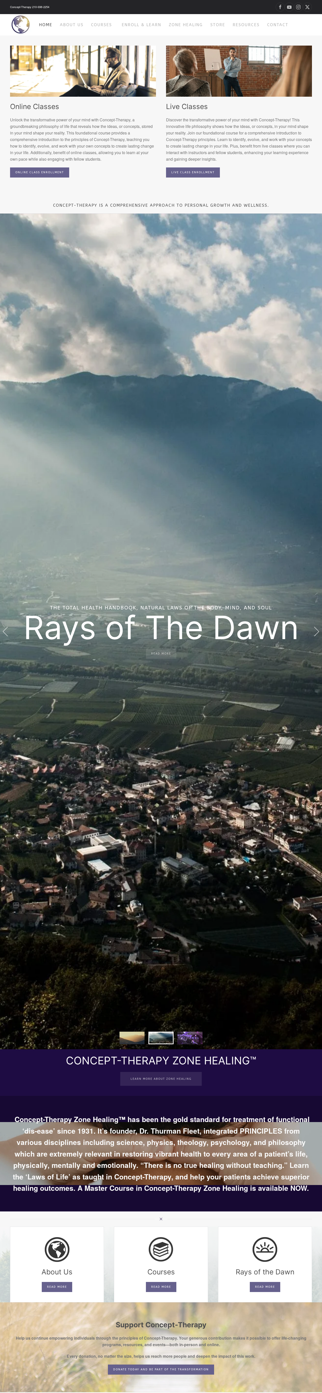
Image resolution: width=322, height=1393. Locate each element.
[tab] (132, 1038)
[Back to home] (20, 25)
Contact (277, 24)
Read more (57, 1286)
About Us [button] (72, 24)
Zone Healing (186, 24)
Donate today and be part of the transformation (161, 1369)
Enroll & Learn (141, 24)
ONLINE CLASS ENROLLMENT (39, 172)
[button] (5, 631)
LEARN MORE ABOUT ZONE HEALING (161, 1079)
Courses (101, 24)
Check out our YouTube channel (161, 658)
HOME (45, 24)
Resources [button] (246, 24)
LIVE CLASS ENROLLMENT (193, 172)
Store (217, 24)
